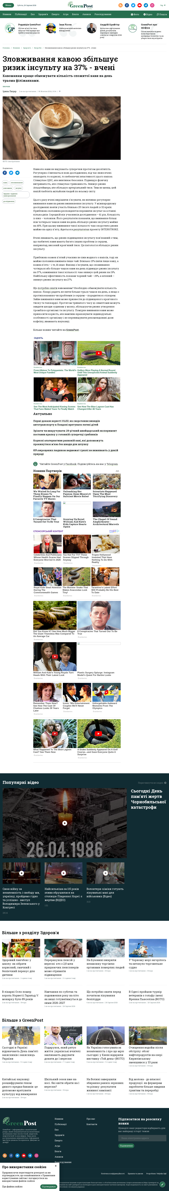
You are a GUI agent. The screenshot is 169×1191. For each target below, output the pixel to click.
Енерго (55, 14)
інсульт (18, 188)
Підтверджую (49, 1186)
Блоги (75, 14)
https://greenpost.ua (151, 1182)
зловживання (17, 182)
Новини (7, 14)
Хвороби (37, 48)
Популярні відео (21, 782)
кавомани (7, 188)
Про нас (90, 1118)
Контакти (91, 1124)
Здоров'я (43, 14)
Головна (6, 48)
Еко (33, 14)
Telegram (112, 464)
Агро (65, 14)
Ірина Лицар (9, 91)
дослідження (8, 201)
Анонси (86, 14)
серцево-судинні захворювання (10, 195)
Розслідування (103, 14)
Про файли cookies (12, 1186)
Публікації (21, 14)
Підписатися (126, 1145)
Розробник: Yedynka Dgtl (156, 1173)
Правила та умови (135, 1173)
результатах (81, 229)
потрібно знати (47, 288)
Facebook (70, 464)
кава (5, 182)
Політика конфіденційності (113, 1173)
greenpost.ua (77, 1185)
